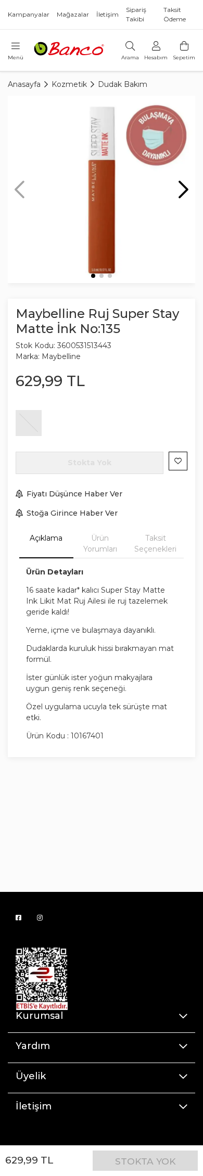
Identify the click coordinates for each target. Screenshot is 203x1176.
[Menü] (15, 47)
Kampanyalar (28, 14)
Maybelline (61, 356)
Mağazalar (73, 14)
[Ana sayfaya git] (70, 49)
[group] (101, 189)
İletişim (107, 14)
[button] (183, 189)
